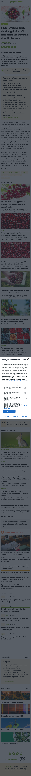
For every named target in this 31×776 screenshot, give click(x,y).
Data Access (15, 416)
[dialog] (15, 388)
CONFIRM (9, 411)
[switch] (25, 388)
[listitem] (15, 385)
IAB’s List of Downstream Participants (17, 380)
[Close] (28, 359)
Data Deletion (7, 416)
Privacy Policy (24, 416)
